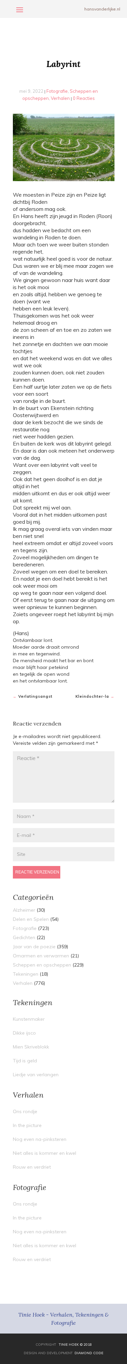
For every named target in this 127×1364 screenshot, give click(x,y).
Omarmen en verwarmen (41, 956)
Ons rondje (25, 1111)
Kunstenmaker (29, 1019)
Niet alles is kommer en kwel (44, 1153)
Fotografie (57, 91)
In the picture (27, 1125)
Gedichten (24, 937)
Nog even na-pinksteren (39, 1139)
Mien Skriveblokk (31, 1047)
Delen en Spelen (31, 919)
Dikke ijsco (24, 1033)
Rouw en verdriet (32, 1167)
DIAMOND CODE (89, 1353)
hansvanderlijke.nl (102, 9)
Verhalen (60, 98)
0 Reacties (84, 98)
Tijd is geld (25, 1061)
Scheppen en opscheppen (42, 965)
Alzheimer (24, 910)
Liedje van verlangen (36, 1074)
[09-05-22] (63, 147)
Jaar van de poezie (34, 947)
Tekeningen (25, 974)
